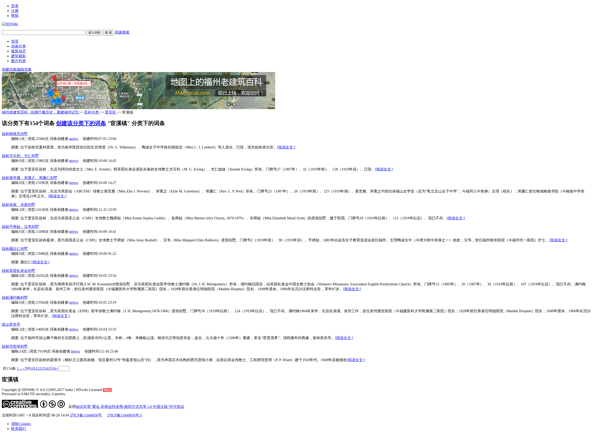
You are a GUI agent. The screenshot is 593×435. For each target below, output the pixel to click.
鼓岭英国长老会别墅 (18, 271)
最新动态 (18, 51)
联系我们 (18, 429)
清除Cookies (21, 424)
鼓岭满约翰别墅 (15, 297)
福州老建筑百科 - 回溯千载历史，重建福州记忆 (40, 112)
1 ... (19, 368)
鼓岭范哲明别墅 (15, 346)
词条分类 (18, 46)
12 (39, 368)
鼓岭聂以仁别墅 (15, 249)
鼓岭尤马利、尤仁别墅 (20, 156)
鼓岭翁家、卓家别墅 (18, 205)
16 (54, 368)
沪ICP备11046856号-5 (124, 415)
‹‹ (23, 368)
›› (57, 368)
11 (35, 368)
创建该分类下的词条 (81, 123)
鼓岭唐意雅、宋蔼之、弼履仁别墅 (29, 178)
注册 (15, 11)
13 (43, 368)
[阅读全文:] (286, 147)
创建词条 (9, 69)
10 (32, 368)
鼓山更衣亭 (11, 324)
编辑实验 (24, 69)
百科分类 (91, 112)
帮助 (15, 16)
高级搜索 (122, 32)
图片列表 (18, 61)
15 (50, 368)
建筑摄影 (18, 56)
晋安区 (111, 112)
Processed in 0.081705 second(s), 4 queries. (34, 394)
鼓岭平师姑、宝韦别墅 (20, 227)
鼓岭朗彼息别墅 (15, 134)
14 (46, 368)
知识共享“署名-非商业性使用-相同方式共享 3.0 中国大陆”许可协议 (130, 407)
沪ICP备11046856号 (86, 415)
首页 (15, 41)
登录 (15, 6)
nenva (73, 139)
